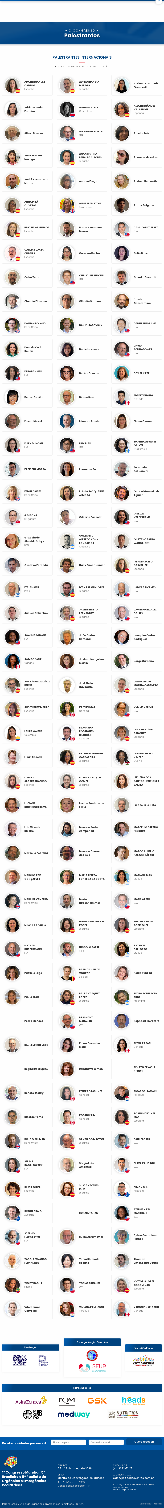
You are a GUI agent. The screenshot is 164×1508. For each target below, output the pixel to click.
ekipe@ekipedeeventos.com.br (133, 1478)
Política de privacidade (125, 1489)
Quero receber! (144, 1442)
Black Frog (158, 1504)
